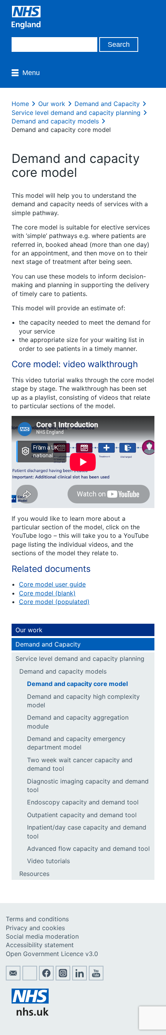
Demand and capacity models (55, 121)
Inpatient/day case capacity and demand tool (86, 831)
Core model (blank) (47, 593)
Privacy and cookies (35, 928)
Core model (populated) (54, 602)
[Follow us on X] (29, 978)
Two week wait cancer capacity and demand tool (79, 764)
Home (20, 104)
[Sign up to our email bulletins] (13, 978)
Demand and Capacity (107, 104)
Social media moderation (42, 936)
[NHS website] (30, 1013)
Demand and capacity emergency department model (76, 743)
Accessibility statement (40, 945)
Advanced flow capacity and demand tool (88, 848)
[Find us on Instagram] (63, 978)
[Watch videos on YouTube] (96, 978)
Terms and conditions (37, 919)
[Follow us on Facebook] (46, 978)
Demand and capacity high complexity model (83, 701)
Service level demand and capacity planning (76, 112)
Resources (34, 874)
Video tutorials (48, 861)
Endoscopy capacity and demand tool (83, 802)
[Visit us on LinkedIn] (79, 978)
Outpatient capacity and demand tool (82, 815)
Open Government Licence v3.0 (52, 954)
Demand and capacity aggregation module (78, 721)
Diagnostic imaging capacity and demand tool (88, 785)
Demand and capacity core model (77, 684)
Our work (51, 104)
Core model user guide (52, 584)
